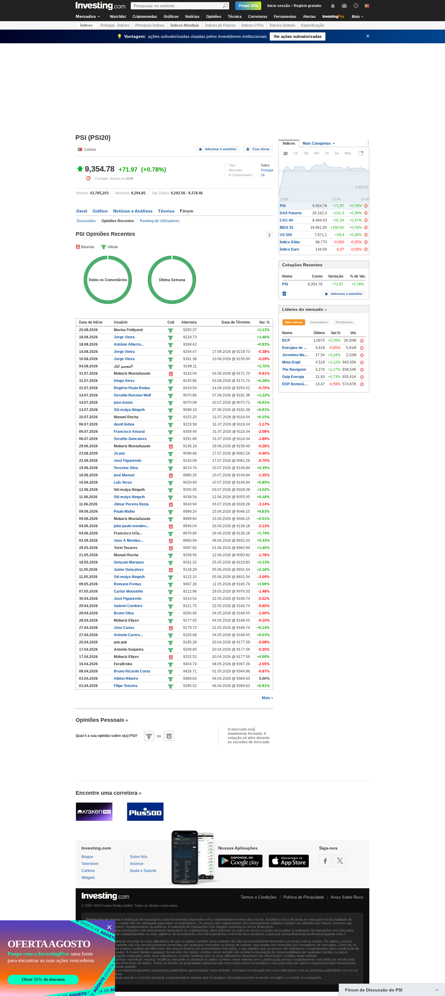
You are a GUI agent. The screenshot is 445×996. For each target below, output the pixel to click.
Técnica (235, 17)
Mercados (86, 16)
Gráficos (171, 17)
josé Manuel (124, 475)
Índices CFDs (253, 25)
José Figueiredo (127, 461)
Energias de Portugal (300, 348)
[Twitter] (340, 861)
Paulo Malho (124, 511)
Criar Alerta (260, 149)
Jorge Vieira (124, 337)
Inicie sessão (278, 6)
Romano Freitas (127, 584)
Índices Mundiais (184, 25)
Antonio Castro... (128, 635)
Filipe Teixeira (125, 686)
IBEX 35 (286, 227)
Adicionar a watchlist (346, 293)
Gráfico (100, 211)
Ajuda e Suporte (143, 871)
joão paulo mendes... (131, 526)
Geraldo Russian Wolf (132, 395)
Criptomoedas (145, 17)
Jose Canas (124, 628)
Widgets (88, 878)
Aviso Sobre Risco (347, 897)
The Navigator (294, 369)
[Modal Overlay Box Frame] (57, 958)
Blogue (87, 857)
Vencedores (319, 322)
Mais (266, 698)
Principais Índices (149, 25)
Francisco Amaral (129, 431)
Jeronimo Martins (297, 355)
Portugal (267, 170)
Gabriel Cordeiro (128, 606)
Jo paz (119, 453)
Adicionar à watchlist (220, 149)
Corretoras (257, 17)
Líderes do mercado (302, 309)
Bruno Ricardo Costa (132, 671)
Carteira (88, 871)
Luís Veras (123, 482)
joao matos (123, 402)
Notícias (192, 17)
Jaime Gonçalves (129, 569)
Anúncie (136, 864)
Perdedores (344, 322)
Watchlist (118, 17)
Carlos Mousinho (128, 591)
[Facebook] (325, 861)
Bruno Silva (124, 613)
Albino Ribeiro (126, 678)
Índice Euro (289, 249)
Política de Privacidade (303, 897)
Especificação (312, 25)
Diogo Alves (124, 381)
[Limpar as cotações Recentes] (284, 292)
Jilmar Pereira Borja (131, 504)
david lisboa (124, 424)
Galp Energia (293, 377)
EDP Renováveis (296, 384)
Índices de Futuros (220, 25)
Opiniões (213, 17)
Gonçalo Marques (129, 562)
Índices (86, 25)
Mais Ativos (293, 322)
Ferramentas (285, 17)
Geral (81, 211)
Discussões (86, 221)
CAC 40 (286, 220)
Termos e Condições (259, 897)
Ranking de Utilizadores (160, 221)
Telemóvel (89, 864)
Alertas (309, 17)
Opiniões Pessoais (100, 720)
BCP (286, 340)
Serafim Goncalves (130, 439)
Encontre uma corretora (106, 793)
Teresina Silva (126, 468)
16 (263, 175)
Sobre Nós (138, 857)
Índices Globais (282, 25)
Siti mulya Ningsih (129, 410)
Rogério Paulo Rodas (132, 388)
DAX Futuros (291, 213)
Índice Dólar (290, 242)
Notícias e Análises (133, 211)
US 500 (286, 235)
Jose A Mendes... (128, 540)
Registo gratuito (307, 6)
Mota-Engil (291, 362)
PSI (282, 206)
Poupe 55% (248, 6)
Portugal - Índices (115, 25)
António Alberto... (128, 344)
